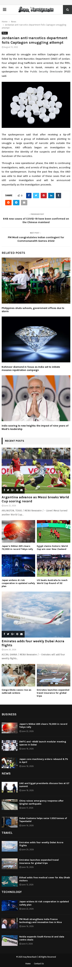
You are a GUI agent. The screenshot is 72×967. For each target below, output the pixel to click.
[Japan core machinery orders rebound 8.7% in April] (10, 763)
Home (28, 963)
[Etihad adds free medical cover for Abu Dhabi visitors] (10, 881)
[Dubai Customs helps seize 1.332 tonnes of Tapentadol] (10, 822)
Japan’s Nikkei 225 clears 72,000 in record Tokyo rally (17, 548)
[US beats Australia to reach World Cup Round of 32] (53, 565)
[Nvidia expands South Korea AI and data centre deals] (10, 940)
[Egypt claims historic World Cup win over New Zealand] (53, 531)
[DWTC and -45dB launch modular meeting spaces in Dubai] (10, 745)
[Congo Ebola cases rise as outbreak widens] (18, 675)
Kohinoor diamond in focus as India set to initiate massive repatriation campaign (31, 368)
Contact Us (39, 963)
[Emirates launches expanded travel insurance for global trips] (53, 675)
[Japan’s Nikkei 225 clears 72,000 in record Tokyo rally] (18, 531)
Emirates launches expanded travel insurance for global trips (53, 692)
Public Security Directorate (46, 71)
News (5, 33)
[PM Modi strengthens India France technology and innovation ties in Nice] (10, 923)
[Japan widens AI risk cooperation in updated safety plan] (18, 565)
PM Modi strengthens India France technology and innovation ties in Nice (40, 921)
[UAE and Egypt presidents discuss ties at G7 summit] (10, 787)
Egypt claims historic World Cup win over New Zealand (52, 548)
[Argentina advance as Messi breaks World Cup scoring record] (36, 471)
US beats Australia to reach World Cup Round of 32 (52, 582)
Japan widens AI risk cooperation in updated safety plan (18, 583)
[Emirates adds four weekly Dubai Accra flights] (36, 614)
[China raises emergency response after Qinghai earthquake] (10, 804)
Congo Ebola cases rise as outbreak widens (16, 691)
